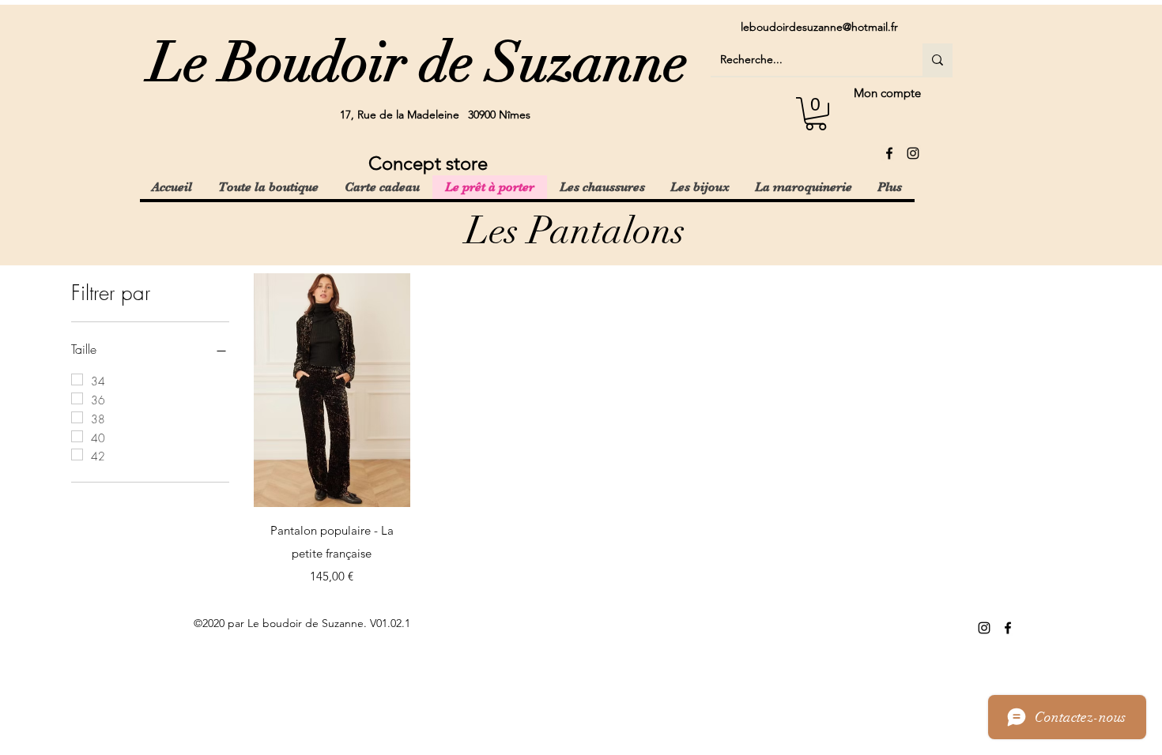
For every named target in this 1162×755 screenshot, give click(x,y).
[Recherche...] (937, 59)
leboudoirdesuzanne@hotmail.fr (819, 27)
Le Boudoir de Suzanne (418, 62)
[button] (816, 113)
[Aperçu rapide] (332, 390)
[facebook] (889, 153)
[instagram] (913, 153)
